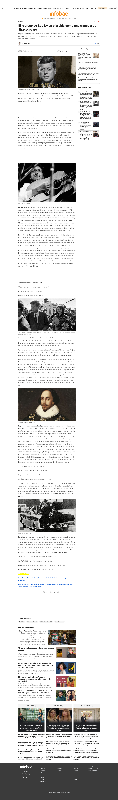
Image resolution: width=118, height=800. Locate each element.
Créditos (49, 18)
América (43, 768)
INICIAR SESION (112, 8)
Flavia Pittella (27, 43)
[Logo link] (59, 13)
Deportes (82, 8)
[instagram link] (29, 774)
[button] (2, 8)
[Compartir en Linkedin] (67, 51)
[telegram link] (26, 777)
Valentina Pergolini (63, 18)
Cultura (20, 21)
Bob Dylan (21, 621)
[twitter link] (26, 774)
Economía (93, 8)
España (45, 8)
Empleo (59, 770)
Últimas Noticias (75, 8)
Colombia (39, 8)
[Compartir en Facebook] (60, 51)
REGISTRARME (102, 8)
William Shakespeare (32, 621)
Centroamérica (60, 8)
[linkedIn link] (29, 777)
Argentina (24, 8)
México (50, 8)
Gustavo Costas (54, 18)
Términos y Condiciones (93, 768)
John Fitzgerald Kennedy (46, 621)
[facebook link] (23, 774)
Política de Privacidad (92, 770)
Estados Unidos (32, 8)
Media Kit (76, 779)
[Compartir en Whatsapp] (57, 51)
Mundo (67, 8)
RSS (43, 786)
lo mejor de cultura (59, 621)
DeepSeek (74, 18)
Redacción (59, 768)
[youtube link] (23, 777)
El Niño (69, 18)
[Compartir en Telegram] (70, 51)
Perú (54, 8)
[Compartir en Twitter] (63, 51)
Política (87, 8)
